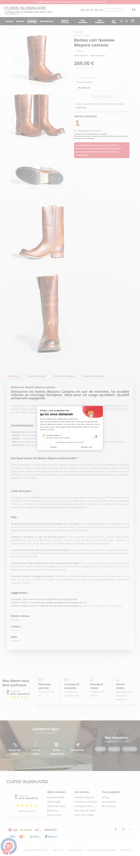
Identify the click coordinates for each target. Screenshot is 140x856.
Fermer (53, 447)
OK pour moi (86, 447)
